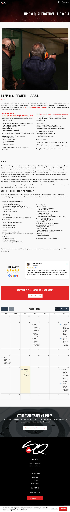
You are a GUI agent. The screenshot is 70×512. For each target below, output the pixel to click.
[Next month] (6, 309)
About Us (35, 477)
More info (54, 509)
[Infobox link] (59, 2)
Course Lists (35, 469)
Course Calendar (35, 466)
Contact (35, 480)
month (57, 309)
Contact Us (32, 295)
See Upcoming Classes (32, 428)
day (67, 309)
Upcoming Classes (35, 463)
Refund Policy (35, 483)
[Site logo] (4, 2)
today (11, 309)
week (62, 309)
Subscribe (32, 498)
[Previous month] (2, 309)
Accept (63, 509)
